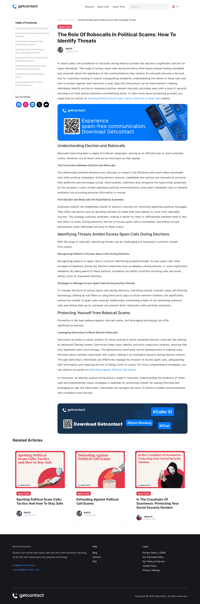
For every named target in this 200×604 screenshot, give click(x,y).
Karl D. (69, 48)
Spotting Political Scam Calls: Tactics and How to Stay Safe (124, 98)
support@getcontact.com (25, 569)
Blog (60, 20)
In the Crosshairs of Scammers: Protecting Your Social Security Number (157, 503)
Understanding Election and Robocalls (31, 28)
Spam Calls (103, 6)
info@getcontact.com (23, 565)
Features (89, 6)
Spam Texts (119, 6)
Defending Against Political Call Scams (112, 369)
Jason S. (148, 516)
